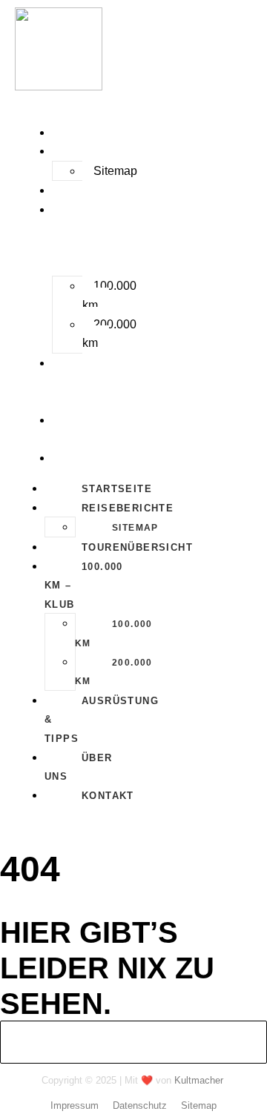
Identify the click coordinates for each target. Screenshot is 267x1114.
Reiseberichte (100, 151)
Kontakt (80, 458)
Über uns (68, 430)
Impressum (74, 1105)
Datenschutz (140, 1105)
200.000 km (109, 334)
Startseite (89, 133)
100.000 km (109, 295)
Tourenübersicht (109, 190)
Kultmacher (198, 1080)
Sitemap (115, 171)
